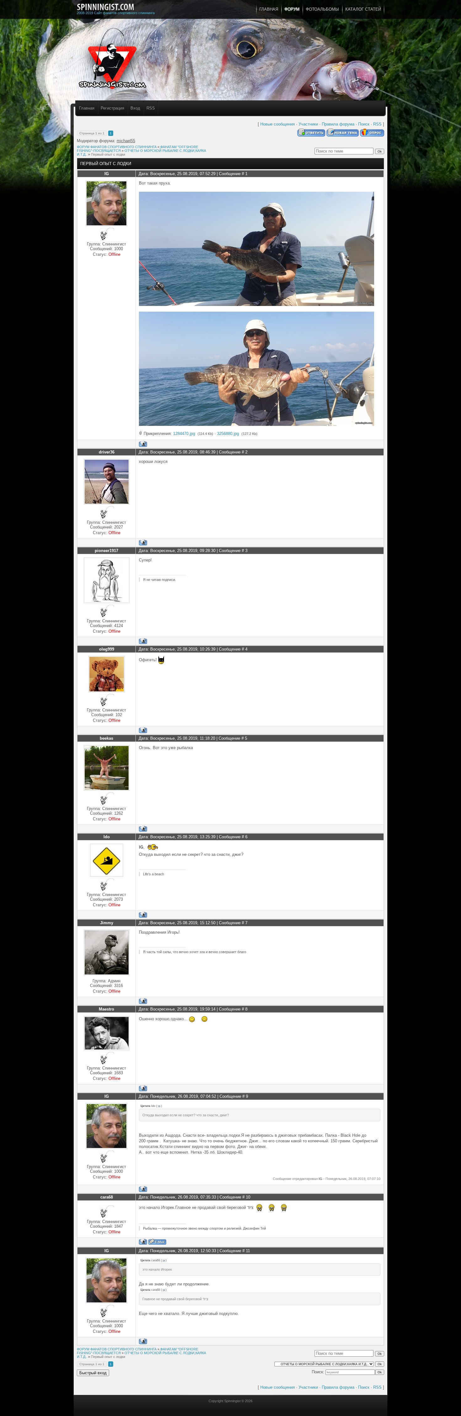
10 (248, 1197)
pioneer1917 (106, 550)
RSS (150, 108)
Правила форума (338, 124)
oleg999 (106, 649)
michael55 (126, 140)
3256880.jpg (228, 433)
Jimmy (106, 922)
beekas (106, 738)
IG (106, 173)
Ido (106, 836)
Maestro (106, 1009)
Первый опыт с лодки (108, 154)
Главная (86, 108)
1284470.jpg (184, 433)
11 (248, 1250)
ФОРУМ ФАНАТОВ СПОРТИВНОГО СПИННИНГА (116, 147)
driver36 (106, 452)
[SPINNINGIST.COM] (105, 7)
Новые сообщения (277, 124)
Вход (135, 108)
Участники (308, 124)
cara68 (106, 1197)
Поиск (363, 124)
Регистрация (112, 108)
